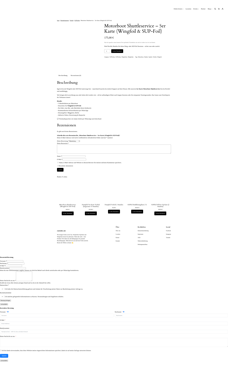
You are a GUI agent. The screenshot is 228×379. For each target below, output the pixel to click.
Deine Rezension (63, 143)
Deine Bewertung (63, 141)
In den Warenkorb (117, 51)
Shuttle (146, 57)
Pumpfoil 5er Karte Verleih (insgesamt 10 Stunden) (91, 205)
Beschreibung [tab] (63, 75)
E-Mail (60, 159)
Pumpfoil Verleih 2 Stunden (114, 205)
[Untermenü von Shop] (211, 8)
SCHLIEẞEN (4, 304)
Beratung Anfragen (5, 300)
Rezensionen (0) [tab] (76, 75)
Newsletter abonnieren (66, 166)
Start (58, 20)
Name (59, 156)
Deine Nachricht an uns (8, 280)
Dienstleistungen (64, 20)
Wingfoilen (124, 57)
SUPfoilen (77, 20)
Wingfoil (159, 57)
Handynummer (4, 268)
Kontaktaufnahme (5, 293)
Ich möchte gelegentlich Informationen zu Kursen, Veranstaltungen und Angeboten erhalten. (34, 296)
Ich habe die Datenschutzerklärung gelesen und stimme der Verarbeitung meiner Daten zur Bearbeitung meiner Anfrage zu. (44, 289)
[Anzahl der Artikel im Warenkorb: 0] (219, 9)
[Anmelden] (222, 9)
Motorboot (140, 57)
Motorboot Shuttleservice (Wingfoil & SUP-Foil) (67, 205)
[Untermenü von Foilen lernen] (182, 8)
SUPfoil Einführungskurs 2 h (137, 205)
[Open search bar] (215, 9)
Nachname (4, 263)
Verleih (71, 20)
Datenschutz (4, 285)
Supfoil (150, 57)
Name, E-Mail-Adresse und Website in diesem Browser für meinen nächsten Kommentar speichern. (90, 162)
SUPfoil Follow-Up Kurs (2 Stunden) (160, 205)
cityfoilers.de (61, 231)
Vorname (3, 261)
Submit (4, 356)
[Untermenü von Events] (198, 8)
